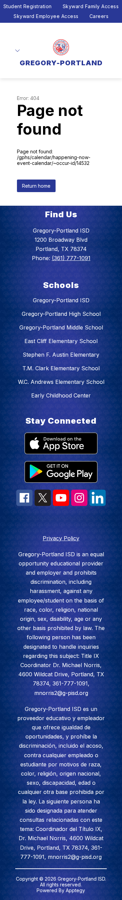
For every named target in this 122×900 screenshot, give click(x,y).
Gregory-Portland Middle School (61, 327)
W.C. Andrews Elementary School (61, 381)
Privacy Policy (61, 538)
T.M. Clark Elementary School (61, 368)
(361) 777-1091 (71, 258)
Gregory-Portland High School (61, 313)
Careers (99, 16)
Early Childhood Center (61, 395)
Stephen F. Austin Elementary (61, 354)
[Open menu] (17, 51)
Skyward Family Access (91, 6)
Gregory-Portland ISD (61, 300)
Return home (36, 186)
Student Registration (27, 6)
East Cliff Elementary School (61, 341)
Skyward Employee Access (46, 16)
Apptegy (75, 890)
